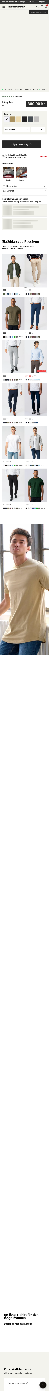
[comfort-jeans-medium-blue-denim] (37, 422)
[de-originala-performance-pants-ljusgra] (37, 294)
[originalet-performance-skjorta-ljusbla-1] (35, 380)
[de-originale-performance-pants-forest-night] (39, 294)
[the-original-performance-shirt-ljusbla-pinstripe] (37, 380)
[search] (37, 6)
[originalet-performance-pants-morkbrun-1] (35, 294)
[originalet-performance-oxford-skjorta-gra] (10, 294)
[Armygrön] (12, 119)
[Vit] (7, 119)
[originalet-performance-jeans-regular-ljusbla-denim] (35, 422)
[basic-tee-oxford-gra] (6, 337)
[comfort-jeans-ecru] (31, 422)
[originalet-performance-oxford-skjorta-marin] (8, 294)
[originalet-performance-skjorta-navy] (26, 380)
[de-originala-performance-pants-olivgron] (31, 294)
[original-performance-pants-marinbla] (29, 294)
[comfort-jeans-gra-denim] (33, 422)
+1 (19, 294)
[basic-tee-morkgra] (17, 337)
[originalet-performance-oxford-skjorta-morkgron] (4, 294)
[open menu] (4, 6)
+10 (19, 337)
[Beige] (18, 119)
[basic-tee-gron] (15, 337)
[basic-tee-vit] (8, 337)
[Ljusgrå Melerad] (36, 119)
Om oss (31, 2)
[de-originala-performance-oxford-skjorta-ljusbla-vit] (17, 294)
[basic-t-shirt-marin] (10, 337)
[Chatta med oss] (42, 1385)
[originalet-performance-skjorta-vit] (33, 380)
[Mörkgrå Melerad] (30, 119)
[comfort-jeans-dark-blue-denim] (26, 422)
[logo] (16, 6)
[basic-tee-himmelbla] (12, 337)
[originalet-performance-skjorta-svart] (29, 380)
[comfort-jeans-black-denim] (29, 422)
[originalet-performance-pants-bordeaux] (33, 294)
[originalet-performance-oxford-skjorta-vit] (6, 294)
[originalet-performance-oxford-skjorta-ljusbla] (12, 294)
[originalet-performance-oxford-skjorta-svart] (15, 294)
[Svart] (24, 119)
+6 (41, 294)
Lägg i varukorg (19, 144)
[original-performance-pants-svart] (26, 294)
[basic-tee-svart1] (4, 337)
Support (42, 2)
